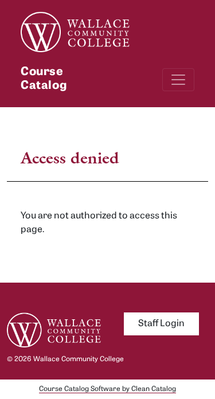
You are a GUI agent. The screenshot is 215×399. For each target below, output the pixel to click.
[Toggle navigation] (178, 79)
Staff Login (161, 323)
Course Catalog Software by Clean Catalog (107, 389)
